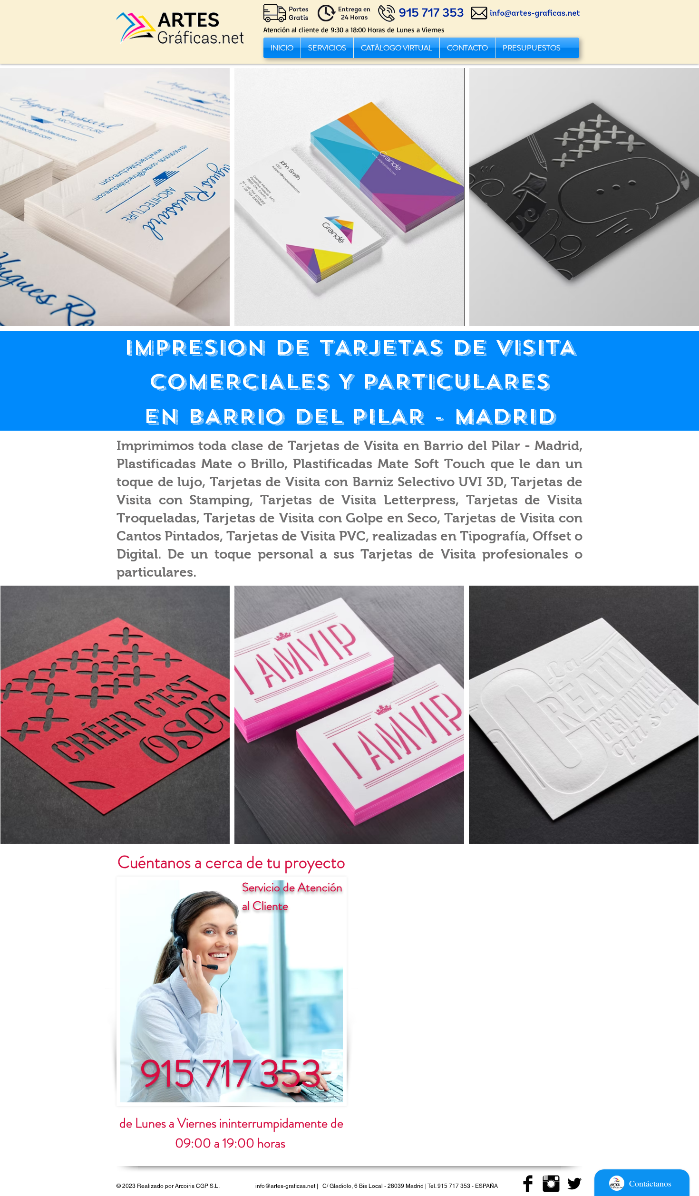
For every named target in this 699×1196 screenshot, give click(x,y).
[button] (327, 48)
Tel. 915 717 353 (448, 1186)
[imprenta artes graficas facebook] (527, 1183)
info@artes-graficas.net (285, 1186)
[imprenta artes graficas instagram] (551, 1183)
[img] (115, 197)
